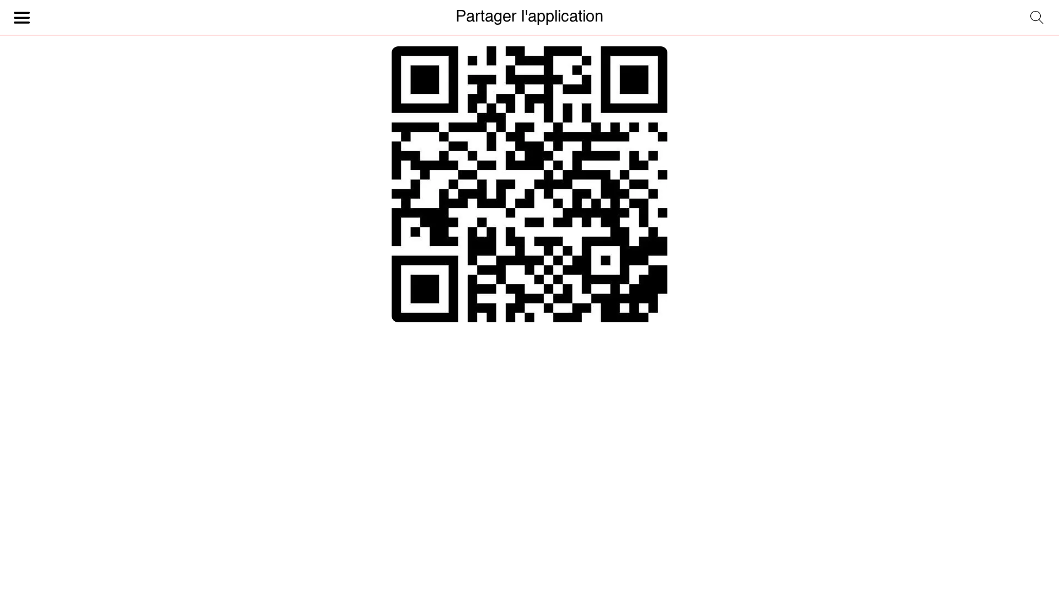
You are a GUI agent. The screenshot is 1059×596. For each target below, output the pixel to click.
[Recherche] (1037, 17)
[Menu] (22, 17)
